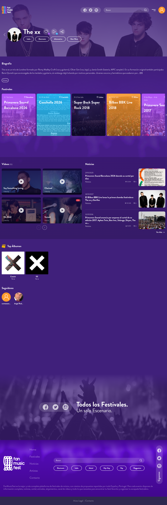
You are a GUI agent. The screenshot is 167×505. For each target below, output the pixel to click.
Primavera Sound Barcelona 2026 (16, 105)
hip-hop (106, 468)
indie (28, 39)
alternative (58, 39)
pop (121, 468)
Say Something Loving (13, 188)
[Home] (7, 14)
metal (91, 468)
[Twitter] (90, 10)
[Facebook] (85, 10)
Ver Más (159, 232)
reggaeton (137, 468)
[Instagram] (96, 10)
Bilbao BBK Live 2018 (120, 105)
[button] (46, 32)
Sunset (48, 217)
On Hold (7, 217)
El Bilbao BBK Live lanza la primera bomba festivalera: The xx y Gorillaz (109, 199)
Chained (48, 188)
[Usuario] (161, 10)
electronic (42, 39)
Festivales (35, 457)
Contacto (35, 478)
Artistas (34, 471)
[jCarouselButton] (166, 114)
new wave (74, 39)
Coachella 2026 (50, 102)
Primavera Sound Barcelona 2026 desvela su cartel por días (109, 177)
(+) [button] (141, 73)
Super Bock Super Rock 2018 (87, 105)
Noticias (34, 464)
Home (33, 449)
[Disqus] (83, 339)
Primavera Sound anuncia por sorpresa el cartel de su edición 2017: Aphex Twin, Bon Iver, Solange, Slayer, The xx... (110, 220)
